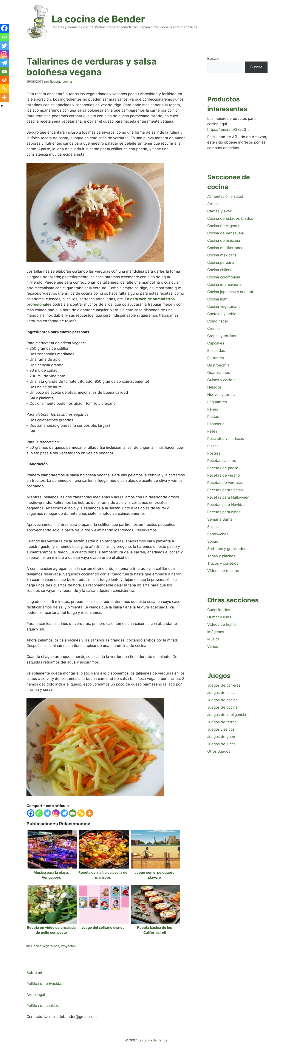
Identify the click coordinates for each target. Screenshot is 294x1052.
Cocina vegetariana (224, 306)
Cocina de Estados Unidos (230, 218)
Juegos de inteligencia (226, 714)
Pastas (213, 416)
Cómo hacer (217, 321)
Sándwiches (217, 534)
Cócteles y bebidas (224, 314)
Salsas (213, 526)
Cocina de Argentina (225, 226)
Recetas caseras (221, 460)
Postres (213, 453)
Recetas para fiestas (225, 490)
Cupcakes (215, 343)
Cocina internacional (224, 284)
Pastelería (215, 424)
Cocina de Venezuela (225, 233)
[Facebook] (30, 813)
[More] (89, 813)
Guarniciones (218, 372)
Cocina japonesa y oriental (230, 292)
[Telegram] (64, 813)
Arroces (214, 204)
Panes (212, 409)
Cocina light (217, 299)
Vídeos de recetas (223, 571)
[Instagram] (56, 813)
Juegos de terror (221, 722)
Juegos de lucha (221, 744)
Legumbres (217, 402)
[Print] (4, 80)
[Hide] (1, 105)
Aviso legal (35, 994)
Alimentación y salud (225, 196)
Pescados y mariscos (225, 438)
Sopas (212, 541)
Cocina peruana (220, 262)
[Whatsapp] (39, 813)
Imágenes (215, 632)
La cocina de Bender (98, 19)
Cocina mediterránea (225, 248)
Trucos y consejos (222, 563)
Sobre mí (34, 972)
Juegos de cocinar (223, 707)
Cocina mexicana (222, 255)
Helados (214, 387)
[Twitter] (47, 813)
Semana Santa (220, 519)
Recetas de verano (223, 475)
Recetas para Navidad (226, 504)
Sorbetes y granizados (226, 549)
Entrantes (215, 358)
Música (213, 639)
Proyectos (68, 946)
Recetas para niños (223, 512)
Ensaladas (216, 350)
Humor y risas (219, 617)
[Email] (72, 813)
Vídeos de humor (222, 624)
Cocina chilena (219, 270)
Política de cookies (42, 1005)
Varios (212, 646)
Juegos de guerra (222, 737)
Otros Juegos (218, 751)
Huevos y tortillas (222, 394)
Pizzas (212, 446)
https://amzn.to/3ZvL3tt (228, 129)
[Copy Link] (81, 813)
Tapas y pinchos (221, 556)
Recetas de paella (222, 468)
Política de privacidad (45, 983)
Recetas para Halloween (228, 497)
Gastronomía (218, 365)
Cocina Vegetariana (45, 946)
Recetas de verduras (225, 482)
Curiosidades (218, 610)
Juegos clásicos (221, 729)
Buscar (213, 58)
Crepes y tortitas (221, 336)
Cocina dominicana (223, 240)
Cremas (214, 328)
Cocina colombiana (223, 277)
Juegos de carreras (224, 685)
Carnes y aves (219, 211)
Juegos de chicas (222, 692)
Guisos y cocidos (222, 380)
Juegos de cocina (222, 700)
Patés (212, 431)
